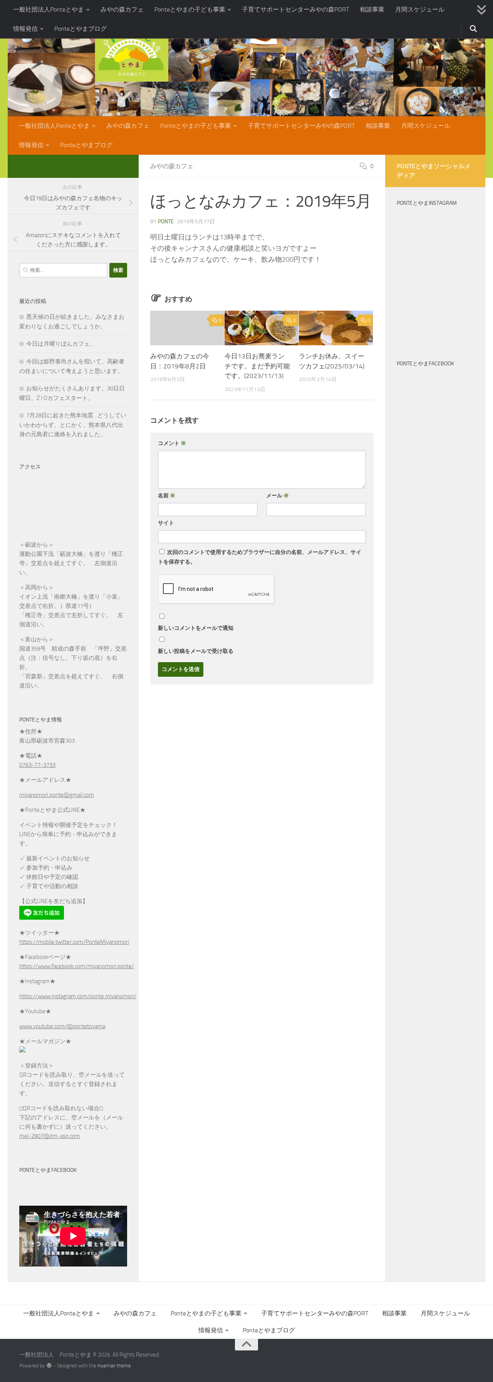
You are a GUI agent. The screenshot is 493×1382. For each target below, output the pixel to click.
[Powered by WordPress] (49, 1365)
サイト (166, 523)
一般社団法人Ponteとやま (48, 9)
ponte (166, 221)
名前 (166, 495)
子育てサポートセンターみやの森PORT (295, 9)
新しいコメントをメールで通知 (195, 628)
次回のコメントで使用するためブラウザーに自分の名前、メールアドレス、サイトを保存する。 (259, 557)
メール (277, 495)
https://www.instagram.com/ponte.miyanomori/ (77, 996)
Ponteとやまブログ (80, 28)
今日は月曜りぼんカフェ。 (61, 343)
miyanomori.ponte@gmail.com (56, 794)
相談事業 (372, 9)
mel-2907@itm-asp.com (49, 1136)
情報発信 (25, 28)
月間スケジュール (419, 9)
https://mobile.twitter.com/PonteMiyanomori (74, 942)
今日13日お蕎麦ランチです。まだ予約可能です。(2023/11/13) (257, 366)
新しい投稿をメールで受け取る (195, 651)
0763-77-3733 (37, 764)
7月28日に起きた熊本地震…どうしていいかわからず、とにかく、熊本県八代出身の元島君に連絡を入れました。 (72, 425)
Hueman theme (114, 1366)
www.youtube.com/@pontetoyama (62, 1026)
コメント (172, 443)
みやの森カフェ (122, 9)
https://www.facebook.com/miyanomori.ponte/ (76, 966)
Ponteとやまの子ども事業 (189, 9)
